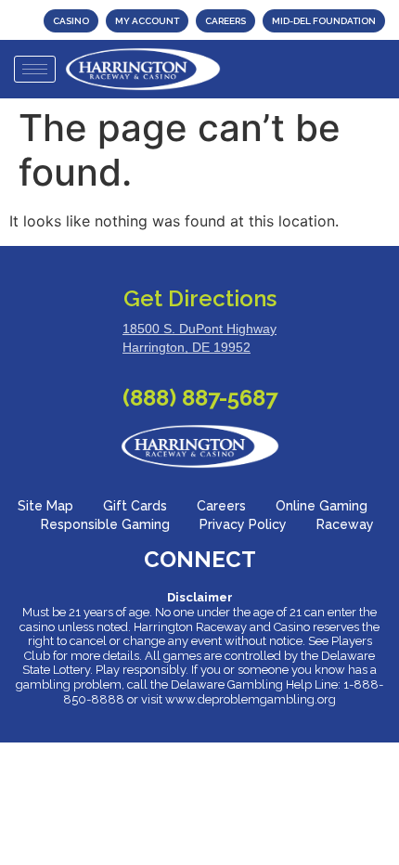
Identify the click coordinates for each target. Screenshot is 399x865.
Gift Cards (135, 505)
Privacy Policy (243, 524)
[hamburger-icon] (35, 69)
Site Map (45, 505)
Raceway (345, 524)
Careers (221, 505)
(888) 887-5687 (199, 397)
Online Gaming (321, 505)
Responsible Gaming (105, 524)
